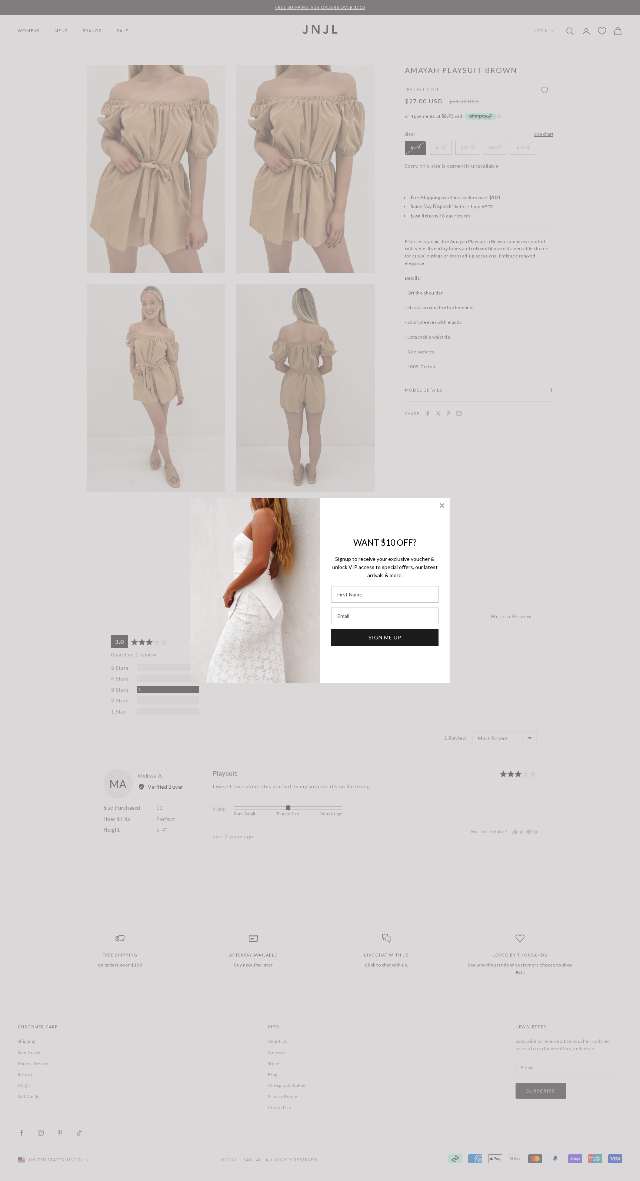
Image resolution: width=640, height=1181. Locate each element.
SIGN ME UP (385, 637)
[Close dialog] (442, 505)
